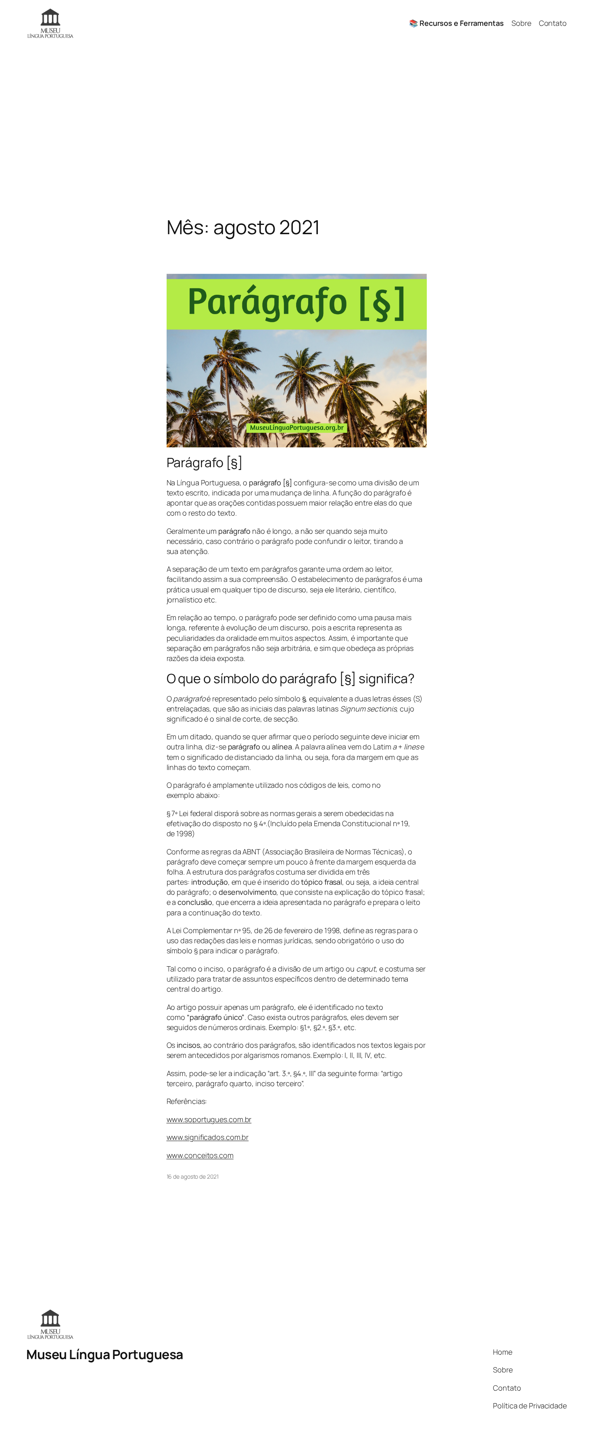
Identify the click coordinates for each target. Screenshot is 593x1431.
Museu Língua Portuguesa (104, 1354)
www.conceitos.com (200, 1155)
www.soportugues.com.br (209, 1119)
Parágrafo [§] (205, 462)
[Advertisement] (296, 131)
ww (172, 1137)
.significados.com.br (215, 1137)
